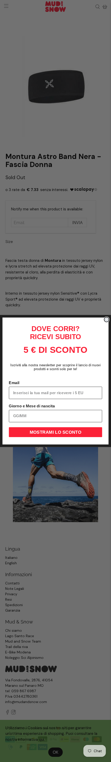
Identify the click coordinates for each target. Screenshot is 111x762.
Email (14, 383)
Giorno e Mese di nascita (32, 406)
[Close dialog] (106, 319)
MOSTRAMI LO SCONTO (56, 432)
